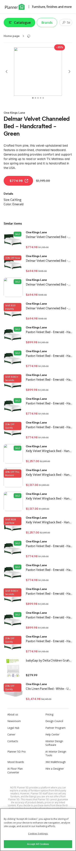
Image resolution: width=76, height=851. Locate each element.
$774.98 (16, 181)
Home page (12, 36)
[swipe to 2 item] (38, 98)
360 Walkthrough (55, 762)
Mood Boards (15, 762)
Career (11, 734)
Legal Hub (13, 728)
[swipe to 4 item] (43, 98)
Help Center (52, 734)
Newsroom (14, 721)
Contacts (12, 741)
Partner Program (55, 728)
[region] (38, 829)
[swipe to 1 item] (35, 98)
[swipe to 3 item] (40, 98)
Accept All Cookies (38, 844)
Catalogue (22, 22)
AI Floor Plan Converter (15, 770)
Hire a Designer (54, 768)
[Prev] (7, 71)
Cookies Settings (38, 833)
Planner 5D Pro (16, 751)
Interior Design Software (54, 743)
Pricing (49, 714)
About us (12, 714)
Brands (47, 22)
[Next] (69, 71)
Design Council (54, 721)
